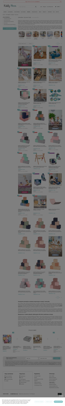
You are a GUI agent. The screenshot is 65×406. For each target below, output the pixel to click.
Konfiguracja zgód (49, 401)
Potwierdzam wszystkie (58, 401)
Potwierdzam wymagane (39, 401)
